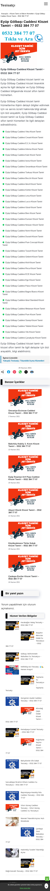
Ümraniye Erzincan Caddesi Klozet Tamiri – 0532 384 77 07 (22, 412)
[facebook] (8, 372)
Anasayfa (4, 14)
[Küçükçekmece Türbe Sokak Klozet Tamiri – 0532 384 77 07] (25, 540)
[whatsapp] (20, 372)
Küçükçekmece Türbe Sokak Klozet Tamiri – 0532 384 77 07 (22, 544)
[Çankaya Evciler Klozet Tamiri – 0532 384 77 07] (25, 573)
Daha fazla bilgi (25, 888)
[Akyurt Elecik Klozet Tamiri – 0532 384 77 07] (25, 507)
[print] (32, 372)
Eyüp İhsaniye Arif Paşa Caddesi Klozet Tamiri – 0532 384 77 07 (24, 478)
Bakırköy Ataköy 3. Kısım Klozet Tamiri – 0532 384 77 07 (23, 445)
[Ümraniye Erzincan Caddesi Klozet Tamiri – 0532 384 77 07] (25, 407)
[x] (26, 372)
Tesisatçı (8, 5)
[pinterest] (14, 372)
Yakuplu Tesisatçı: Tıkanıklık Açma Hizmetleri (23, 361)
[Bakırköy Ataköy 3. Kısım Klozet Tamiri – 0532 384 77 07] (25, 440)
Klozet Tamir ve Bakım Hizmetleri (22, 14)
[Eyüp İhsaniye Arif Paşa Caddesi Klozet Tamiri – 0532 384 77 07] (25, 474)
